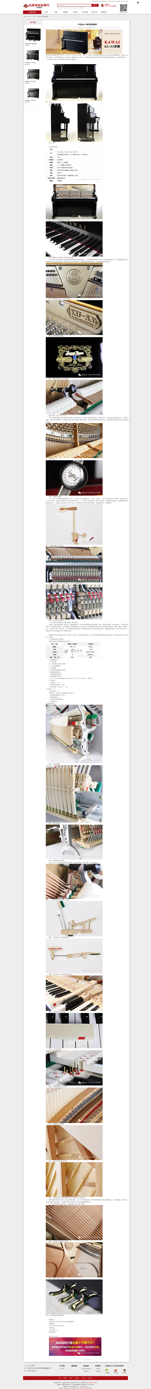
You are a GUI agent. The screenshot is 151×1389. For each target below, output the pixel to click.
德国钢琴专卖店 (67, 1388)
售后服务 (86, 1366)
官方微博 (116, 1372)
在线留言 (98, 1371)
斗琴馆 (75, 12)
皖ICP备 (89, 1382)
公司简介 (62, 1368)
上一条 (85, 1359)
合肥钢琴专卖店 (75, 1388)
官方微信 (107, 1372)
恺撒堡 (69, 8)
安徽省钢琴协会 (88, 1388)
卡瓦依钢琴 (59, 8)
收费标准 (86, 1371)
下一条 (89, 1359)
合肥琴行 (82, 1388)
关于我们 (62, 1366)
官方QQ (125, 1372)
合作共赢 (85, 12)
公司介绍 (94, 12)
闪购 (55, 12)
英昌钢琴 (65, 8)
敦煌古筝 (74, 8)
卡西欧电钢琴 (80, 8)
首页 (46, 12)
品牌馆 (65, 12)
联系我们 (104, 12)
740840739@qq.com (83, 1386)
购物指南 (74, 1366)
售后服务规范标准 (86, 1368)
